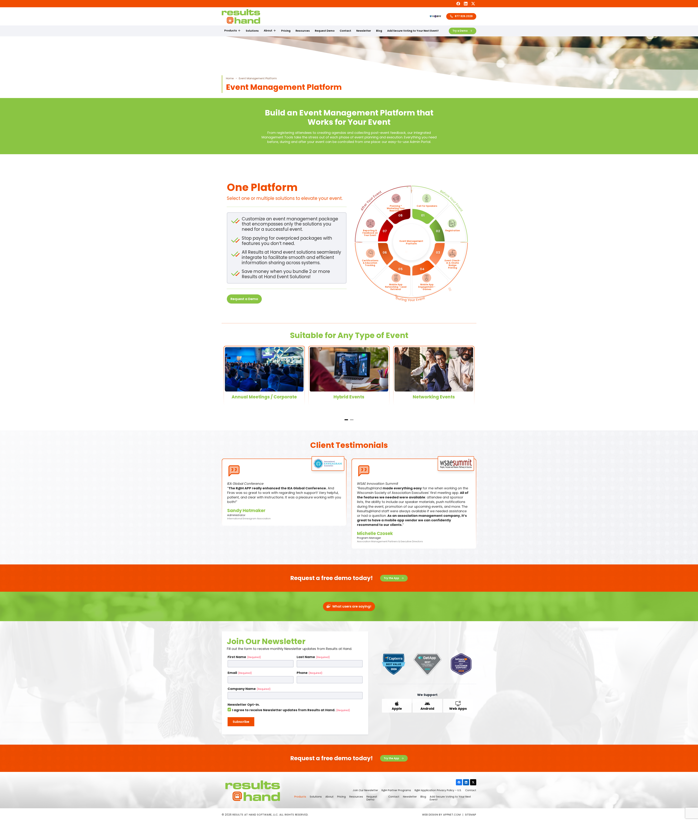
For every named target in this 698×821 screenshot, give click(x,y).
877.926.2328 (464, 16)
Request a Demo (244, 299)
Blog (379, 31)
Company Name (249, 688)
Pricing (285, 31)
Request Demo (325, 31)
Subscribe (241, 721)
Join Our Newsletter (365, 790)
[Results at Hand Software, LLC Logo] (241, 16)
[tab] (346, 419)
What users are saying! (351, 606)
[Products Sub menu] (239, 30)
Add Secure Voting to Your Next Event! (413, 31)
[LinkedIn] (466, 4)
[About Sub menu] (275, 30)
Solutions (252, 31)
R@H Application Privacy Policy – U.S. (438, 790)
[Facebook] (458, 4)
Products (230, 30)
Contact (345, 31)
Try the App (391, 578)
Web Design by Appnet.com (441, 814)
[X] (473, 4)
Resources (303, 31)
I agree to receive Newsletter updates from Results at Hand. (291, 710)
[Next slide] (471, 380)
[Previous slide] (226, 380)
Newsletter (363, 31)
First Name (244, 657)
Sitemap (470, 814)
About (268, 30)
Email (240, 672)
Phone (309, 672)
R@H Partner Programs (396, 790)
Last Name (313, 657)
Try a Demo (460, 31)
